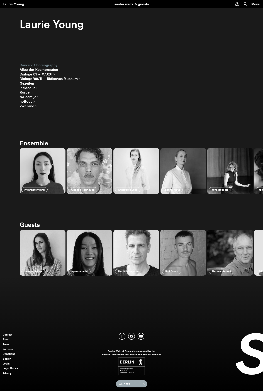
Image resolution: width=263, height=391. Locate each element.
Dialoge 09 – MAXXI (36, 74)
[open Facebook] (122, 336)
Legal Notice (10, 368)
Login (6, 363)
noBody (26, 101)
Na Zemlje (28, 97)
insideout (27, 87)
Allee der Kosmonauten (39, 69)
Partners (8, 349)
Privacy (7, 373)
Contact (7, 334)
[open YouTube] (141, 336)
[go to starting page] (131, 4)
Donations (9, 354)
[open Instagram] (131, 336)
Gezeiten (27, 83)
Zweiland (27, 106)
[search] (245, 4)
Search (7, 358)
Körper (25, 92)
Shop (6, 339)
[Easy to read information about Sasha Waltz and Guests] (237, 4)
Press (6, 344)
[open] (42, 171)
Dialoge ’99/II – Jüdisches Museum (49, 78)
